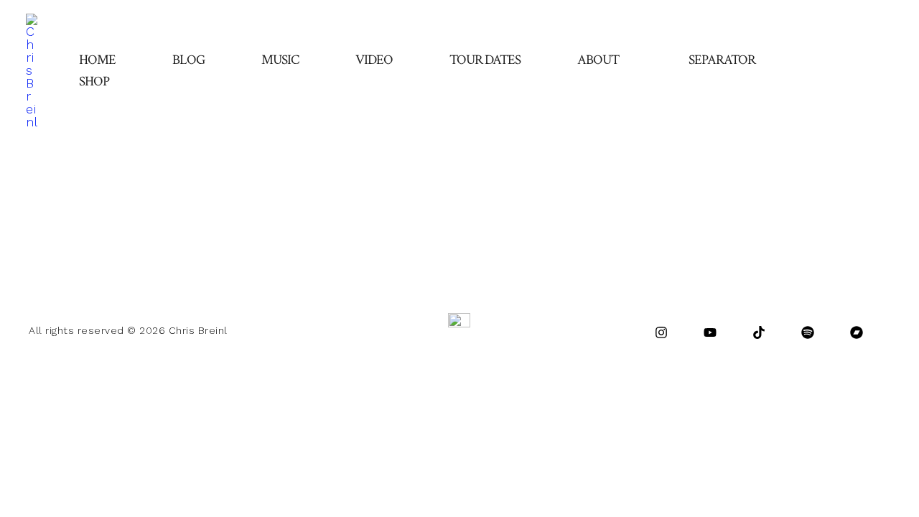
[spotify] (807, 332)
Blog (188, 60)
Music (280, 60)
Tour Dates (485, 60)
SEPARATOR (722, 60)
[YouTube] (710, 332)
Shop (94, 81)
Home (97, 60)
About (598, 60)
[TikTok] (758, 332)
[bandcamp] (856, 332)
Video (374, 60)
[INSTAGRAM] (661, 332)
